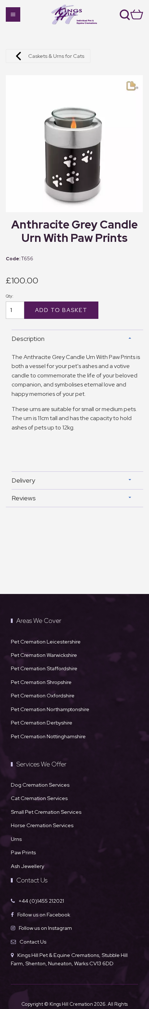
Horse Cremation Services (42, 825)
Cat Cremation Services (39, 798)
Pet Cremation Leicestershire (46, 641)
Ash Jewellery (27, 866)
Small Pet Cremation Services (46, 811)
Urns (16, 838)
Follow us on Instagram (45, 927)
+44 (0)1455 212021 (41, 900)
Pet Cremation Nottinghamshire (48, 736)
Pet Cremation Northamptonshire (50, 709)
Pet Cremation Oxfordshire (42, 695)
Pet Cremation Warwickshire (44, 654)
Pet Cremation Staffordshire (44, 668)
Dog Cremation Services (40, 784)
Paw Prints (23, 852)
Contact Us (33, 941)
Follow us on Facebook (43, 914)
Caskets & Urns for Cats (56, 55)
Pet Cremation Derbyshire (41, 722)
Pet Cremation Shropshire (41, 682)
